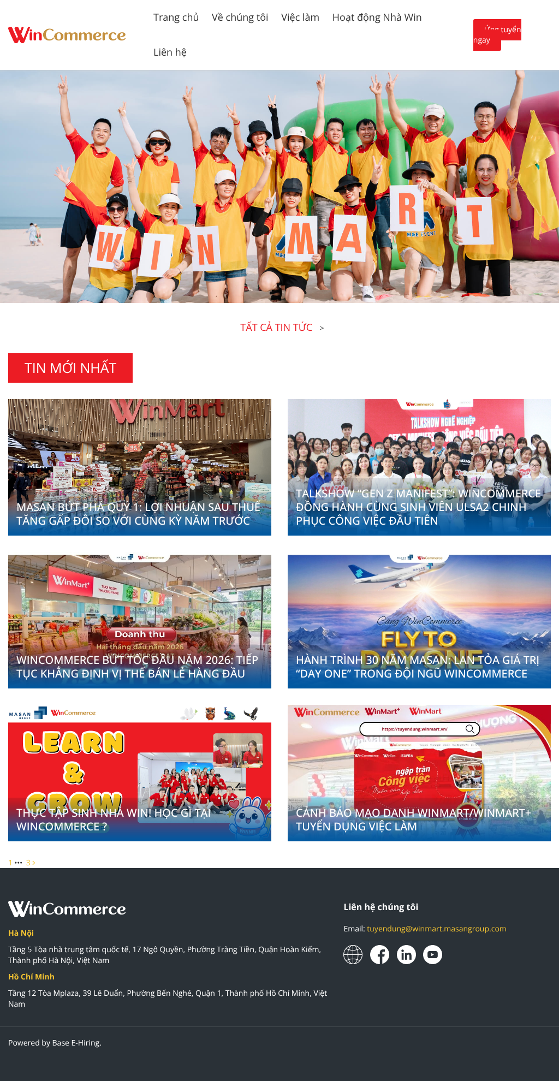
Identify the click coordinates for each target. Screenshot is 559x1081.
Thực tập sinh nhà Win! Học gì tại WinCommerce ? (113, 819)
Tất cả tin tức (276, 327)
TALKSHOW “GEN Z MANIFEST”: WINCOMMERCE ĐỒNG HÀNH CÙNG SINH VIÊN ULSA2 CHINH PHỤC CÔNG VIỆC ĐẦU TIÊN (418, 507)
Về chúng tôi (240, 17)
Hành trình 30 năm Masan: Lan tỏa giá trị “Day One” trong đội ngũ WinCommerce (417, 666)
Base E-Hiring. (77, 1043)
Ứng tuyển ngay (497, 35)
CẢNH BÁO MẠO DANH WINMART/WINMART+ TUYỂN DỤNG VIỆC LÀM (413, 819)
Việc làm (300, 17)
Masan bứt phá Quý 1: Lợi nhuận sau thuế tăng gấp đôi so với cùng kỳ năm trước (138, 514)
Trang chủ (176, 17)
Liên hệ (170, 52)
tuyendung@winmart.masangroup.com (436, 929)
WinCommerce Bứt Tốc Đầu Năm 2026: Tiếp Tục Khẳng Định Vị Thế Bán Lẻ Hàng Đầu (137, 666)
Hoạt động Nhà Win (377, 17)
